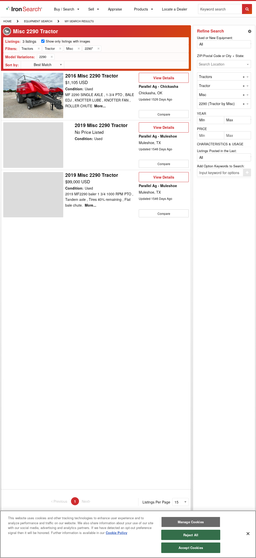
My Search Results (79, 21)
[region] (128, 534)
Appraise (115, 10)
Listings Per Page (156, 502)
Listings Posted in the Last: (217, 150)
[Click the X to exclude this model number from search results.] (51, 57)
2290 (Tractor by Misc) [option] (217, 103)
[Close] (248, 533)
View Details (163, 79)
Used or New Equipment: (215, 37)
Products (141, 10)
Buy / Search (64, 12)
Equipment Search (38, 21)
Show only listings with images (68, 41)
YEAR (201, 113)
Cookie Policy (116, 532)
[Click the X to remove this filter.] (39, 48)
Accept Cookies (190, 547)
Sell (91, 10)
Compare (164, 114)
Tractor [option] (204, 85)
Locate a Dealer (174, 12)
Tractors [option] (205, 76)
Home (7, 21)
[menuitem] (24, 9)
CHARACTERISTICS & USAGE (220, 144)
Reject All (190, 534)
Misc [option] (202, 94)
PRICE (202, 128)
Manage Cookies (191, 521)
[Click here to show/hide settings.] (250, 31)
